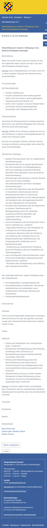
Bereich (5, 416)
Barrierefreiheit (38, 525)
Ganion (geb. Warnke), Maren (13, 431)
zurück (6, 451)
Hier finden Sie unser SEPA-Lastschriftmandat (20, 515)
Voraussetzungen (9, 83)
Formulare (6, 402)
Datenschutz (26, 525)
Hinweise (5, 311)
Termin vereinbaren (11, 445)
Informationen (7, 304)
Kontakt (6, 525)
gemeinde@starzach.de (17, 483)
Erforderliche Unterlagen (11, 154)
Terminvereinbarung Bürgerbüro (15, 491)
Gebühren (6, 339)
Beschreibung (7, 56)
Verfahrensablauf (9, 116)
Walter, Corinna (8, 434)
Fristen (4, 331)
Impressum (14, 525)
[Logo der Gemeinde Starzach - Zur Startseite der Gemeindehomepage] (8, 7)
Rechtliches (6, 409)
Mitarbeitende (7, 424)
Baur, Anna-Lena (8, 429)
